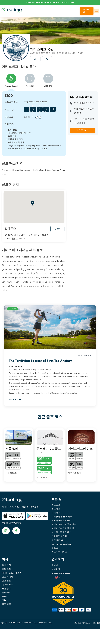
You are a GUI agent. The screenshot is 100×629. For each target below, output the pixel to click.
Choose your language (61, 573)
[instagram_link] (16, 530)
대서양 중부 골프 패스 (62, 517)
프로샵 (5, 597)
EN (60, 577)
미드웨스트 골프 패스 (61, 521)
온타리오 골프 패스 (60, 536)
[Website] (35, 59)
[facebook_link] (6, 530)
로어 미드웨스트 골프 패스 (64, 525)
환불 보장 (6, 569)
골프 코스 (56, 505)
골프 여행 (6, 604)
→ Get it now (67, 2)
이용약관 (96, 623)
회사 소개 (6, 565)
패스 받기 (86, 11)
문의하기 (56, 569)
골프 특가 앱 (57, 540)
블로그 (55, 548)
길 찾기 (57, 229)
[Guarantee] (75, 593)
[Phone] (47, 59)
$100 (9, 96)
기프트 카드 (7, 585)
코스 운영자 (7, 577)
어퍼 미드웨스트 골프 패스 (64, 528)
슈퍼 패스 (56, 513)
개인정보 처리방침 (81, 623)
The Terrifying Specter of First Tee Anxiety (40, 361)
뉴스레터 (6, 593)
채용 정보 (6, 589)
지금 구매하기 (82, 130)
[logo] (25, 501)
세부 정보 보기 (11, 473)
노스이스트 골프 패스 (61, 532)
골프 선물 (6, 581)
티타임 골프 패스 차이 (12, 573)
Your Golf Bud (84, 356)
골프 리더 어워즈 (59, 552)
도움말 (55, 565)
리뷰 (4, 600)
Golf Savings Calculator (61, 544)
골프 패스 (56, 509)
